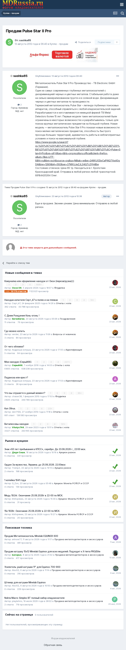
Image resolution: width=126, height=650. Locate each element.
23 (49, 408)
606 (38, 284)
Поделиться (84, 42)
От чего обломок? (14, 346)
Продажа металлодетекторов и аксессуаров (78, 539)
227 (66, 362)
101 (62, 424)
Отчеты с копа (63, 303)
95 (79, 393)
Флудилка (59, 287)
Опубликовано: (58, 76)
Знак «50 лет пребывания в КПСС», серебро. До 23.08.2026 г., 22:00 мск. (45, 449)
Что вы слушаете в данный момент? (25, 393)
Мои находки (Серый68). (18, 362)
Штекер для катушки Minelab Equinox (25, 582)
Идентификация (74, 349)
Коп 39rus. (10, 408)
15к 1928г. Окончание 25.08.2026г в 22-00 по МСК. (32, 511)
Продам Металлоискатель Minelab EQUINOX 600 (31, 536)
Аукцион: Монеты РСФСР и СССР (71, 483)
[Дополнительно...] (117, 76)
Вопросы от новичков (64, 334)
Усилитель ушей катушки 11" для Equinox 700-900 (32, 567)
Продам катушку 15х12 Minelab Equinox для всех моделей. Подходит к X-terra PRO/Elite (52, 551)
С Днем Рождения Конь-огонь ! (21, 315)
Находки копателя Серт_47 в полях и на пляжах (31, 300)
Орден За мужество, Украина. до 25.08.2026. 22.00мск (34, 464)
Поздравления (67, 318)
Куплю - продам (59, 43)
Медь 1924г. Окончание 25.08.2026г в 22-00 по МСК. (33, 495)
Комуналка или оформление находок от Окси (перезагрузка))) (39, 281)
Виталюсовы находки (16, 424)
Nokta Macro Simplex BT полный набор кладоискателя (34, 598)
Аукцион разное (67, 452)
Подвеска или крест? (16, 377)
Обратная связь (53, 645)
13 (91, 300)
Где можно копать (14, 331)
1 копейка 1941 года (15, 480)
